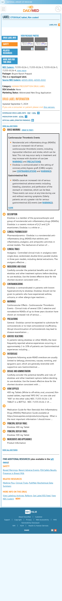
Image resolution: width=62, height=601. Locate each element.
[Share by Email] (52, 530)
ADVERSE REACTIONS (15, 336)
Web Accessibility (42, 520)
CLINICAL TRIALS (13, 249)
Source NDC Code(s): (11, 80)
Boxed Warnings (10, 470)
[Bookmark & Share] (55, 530)
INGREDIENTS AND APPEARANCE (19, 439)
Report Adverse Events (29, 470)
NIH (13, 525)
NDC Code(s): (8, 67)
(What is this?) (27, 130)
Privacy (29, 520)
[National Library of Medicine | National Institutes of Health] (31, 512)
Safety (6, 44)
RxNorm (28, 495)
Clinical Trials (22, 482)
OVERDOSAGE (12, 353)
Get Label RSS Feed (42, 495)
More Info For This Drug (9, 61)
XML (34, 113)
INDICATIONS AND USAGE (16, 266)
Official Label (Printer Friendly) (16, 120)
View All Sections (9, 126)
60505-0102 (40, 80)
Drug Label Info (9, 37)
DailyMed (31, 9)
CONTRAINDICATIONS (26, 171)
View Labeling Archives (13, 495)
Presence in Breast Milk (13, 473)
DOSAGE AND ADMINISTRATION (19, 371)
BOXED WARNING (13, 129)
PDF (29, 113)
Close (10, 207)
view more (21, 70)
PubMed (32, 482)
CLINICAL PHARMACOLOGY (17, 231)
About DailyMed (25, 517)
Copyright (18, 520)
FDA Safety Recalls (48, 470)
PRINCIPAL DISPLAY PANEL (17, 423)
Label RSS (53, 25)
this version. (49, 107)
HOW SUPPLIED (13, 388)
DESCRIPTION (12, 214)
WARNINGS (17, 161)
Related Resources (7, 52)
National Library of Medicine (19, 2)
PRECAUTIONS (33, 161)
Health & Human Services (38, 525)
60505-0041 (27, 80)
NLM (22, 525)
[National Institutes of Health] (4, 2)
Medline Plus (9, 482)
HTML (21, 117)
